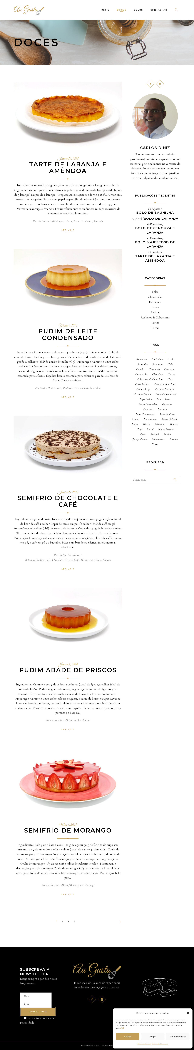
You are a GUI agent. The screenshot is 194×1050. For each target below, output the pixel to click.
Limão (135, 419)
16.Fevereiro (154, 224)
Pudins (67, 388)
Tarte (155, 444)
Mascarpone (87, 560)
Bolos (155, 291)
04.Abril (137, 218)
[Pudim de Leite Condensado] (68, 282)
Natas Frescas (103, 560)
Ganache (167, 404)
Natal (150, 429)
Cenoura (169, 369)
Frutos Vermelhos (147, 404)
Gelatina (148, 409)
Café (48, 560)
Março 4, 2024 (68, 325)
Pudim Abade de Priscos (68, 670)
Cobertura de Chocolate (150, 379)
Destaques (58, 221)
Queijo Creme (139, 439)
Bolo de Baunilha (155, 212)
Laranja (98, 221)
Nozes (142, 434)
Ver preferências (178, 1036)
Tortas (155, 327)
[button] (187, 1013)
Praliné (155, 434)
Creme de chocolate (164, 384)
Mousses (174, 424)
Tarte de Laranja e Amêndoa (68, 167)
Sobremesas (158, 439)
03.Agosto (154, 208)
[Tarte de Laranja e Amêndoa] (68, 115)
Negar (153, 1036)
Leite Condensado (82, 388)
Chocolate (57, 560)
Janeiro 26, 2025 (68, 158)
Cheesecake (155, 296)
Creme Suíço (143, 389)
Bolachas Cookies (34, 560)
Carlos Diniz (45, 221)
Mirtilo (146, 424)
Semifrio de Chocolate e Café (68, 501)
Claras (171, 374)
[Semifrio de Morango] (68, 781)
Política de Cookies (144, 1044)
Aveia (171, 359)
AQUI (121, 1028)
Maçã (135, 424)
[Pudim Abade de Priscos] (68, 621)
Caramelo (154, 369)
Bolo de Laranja (161, 218)
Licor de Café (71, 560)
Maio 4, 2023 (68, 825)
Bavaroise (157, 364)
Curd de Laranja (164, 389)
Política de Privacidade (160, 1044)
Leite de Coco (167, 414)
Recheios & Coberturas (155, 317)
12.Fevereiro (154, 238)
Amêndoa (87, 221)
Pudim (97, 388)
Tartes (76, 221)
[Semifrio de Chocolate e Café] (68, 449)
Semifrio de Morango (68, 830)
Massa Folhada (170, 419)
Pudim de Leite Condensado (68, 334)
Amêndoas (157, 359)
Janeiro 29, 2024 (68, 492)
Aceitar (127, 1036)
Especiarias (146, 399)
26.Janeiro (154, 252)
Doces (69, 221)
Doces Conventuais (165, 394)
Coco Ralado (142, 384)
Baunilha (142, 364)
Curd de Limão (142, 394)
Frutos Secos (163, 399)
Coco (170, 379)
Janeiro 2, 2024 (68, 664)
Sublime (173, 439)
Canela (140, 369)
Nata (139, 429)
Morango (89, 885)
